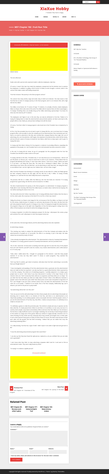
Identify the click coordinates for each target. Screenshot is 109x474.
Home (36, 17)
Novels (55, 17)
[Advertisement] (39, 60)
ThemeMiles (61, 471)
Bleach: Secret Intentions (80, 172)
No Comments (45, 45)
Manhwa (76, 185)
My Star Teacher (35, 45)
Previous (35, 353)
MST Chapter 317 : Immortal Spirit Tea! (31, 409)
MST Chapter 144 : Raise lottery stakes (46, 409)
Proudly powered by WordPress (36, 471)
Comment (13, 429)
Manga (45, 17)
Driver (64, 17)
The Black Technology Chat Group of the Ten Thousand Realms (85, 198)
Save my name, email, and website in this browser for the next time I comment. (35, 455)
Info (72, 17)
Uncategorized (78, 203)
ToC (40, 353)
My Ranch (76, 189)
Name (12, 448)
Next (43, 353)
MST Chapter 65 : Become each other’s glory (16, 409)
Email (31, 448)
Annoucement (77, 168)
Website (51, 448)
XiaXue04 (18, 45)
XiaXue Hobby (54, 8)
